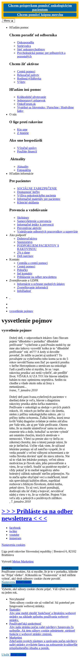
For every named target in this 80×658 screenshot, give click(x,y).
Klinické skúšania (28, 202)
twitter (13, 531)
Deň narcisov (25, 256)
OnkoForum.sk (26, 104)
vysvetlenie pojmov (21, 311)
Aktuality (23, 166)
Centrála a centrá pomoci (32, 263)
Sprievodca (24, 46)
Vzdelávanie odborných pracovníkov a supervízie (47, 231)
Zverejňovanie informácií (32, 287)
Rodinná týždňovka (29, 78)
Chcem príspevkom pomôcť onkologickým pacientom (40, 7)
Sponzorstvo (24, 242)
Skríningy (23, 217)
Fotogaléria (24, 170)
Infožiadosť (24, 291)
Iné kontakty (24, 273)
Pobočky (22, 270)
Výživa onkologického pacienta (36, 195)
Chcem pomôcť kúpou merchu (40, 14)
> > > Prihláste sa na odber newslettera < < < (37, 515)
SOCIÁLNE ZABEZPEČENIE (37, 188)
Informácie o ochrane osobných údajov (41, 284)
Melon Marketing (23, 561)
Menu (8, 20)
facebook (15, 527)
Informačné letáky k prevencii (35, 224)
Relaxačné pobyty (28, 75)
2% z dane (23, 252)
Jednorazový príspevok (31, 100)
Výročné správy (27, 148)
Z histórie (23, 133)
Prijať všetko (24, 582)
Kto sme (22, 129)
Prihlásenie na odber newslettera (37, 277)
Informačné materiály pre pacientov (38, 199)
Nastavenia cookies (13, 544)
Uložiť (6, 654)
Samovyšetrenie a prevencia (34, 221)
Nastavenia (9, 582)
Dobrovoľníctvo (27, 238)
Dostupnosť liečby (28, 192)
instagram (15, 538)
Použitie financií (27, 151)
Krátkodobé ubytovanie (31, 97)
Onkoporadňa (25, 42)
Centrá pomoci (26, 71)
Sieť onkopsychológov (31, 49)
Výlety (21, 82)
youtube (14, 534)
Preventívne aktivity (29, 228)
